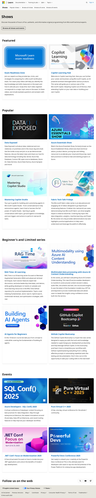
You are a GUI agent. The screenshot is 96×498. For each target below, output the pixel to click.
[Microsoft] (3, 2)
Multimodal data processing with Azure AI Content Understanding (70, 273)
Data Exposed (11, 143)
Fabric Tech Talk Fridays (62, 200)
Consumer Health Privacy (57, 493)
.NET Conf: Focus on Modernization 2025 (23, 456)
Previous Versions (17, 493)
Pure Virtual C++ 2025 (61, 407)
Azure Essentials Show (61, 143)
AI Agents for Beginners (16, 334)
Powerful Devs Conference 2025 (65, 456)
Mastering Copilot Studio (16, 200)
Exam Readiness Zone (15, 73)
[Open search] (87, 2)
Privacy (43, 493)
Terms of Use (72, 493)
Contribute (35, 493)
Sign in (91, 2)
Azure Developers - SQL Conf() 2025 (21, 407)
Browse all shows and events (13, 28)
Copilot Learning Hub (61, 73)
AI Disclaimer (6, 493)
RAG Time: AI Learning (15, 272)
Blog (26, 493)
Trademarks (82, 493)
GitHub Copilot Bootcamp (63, 334)
